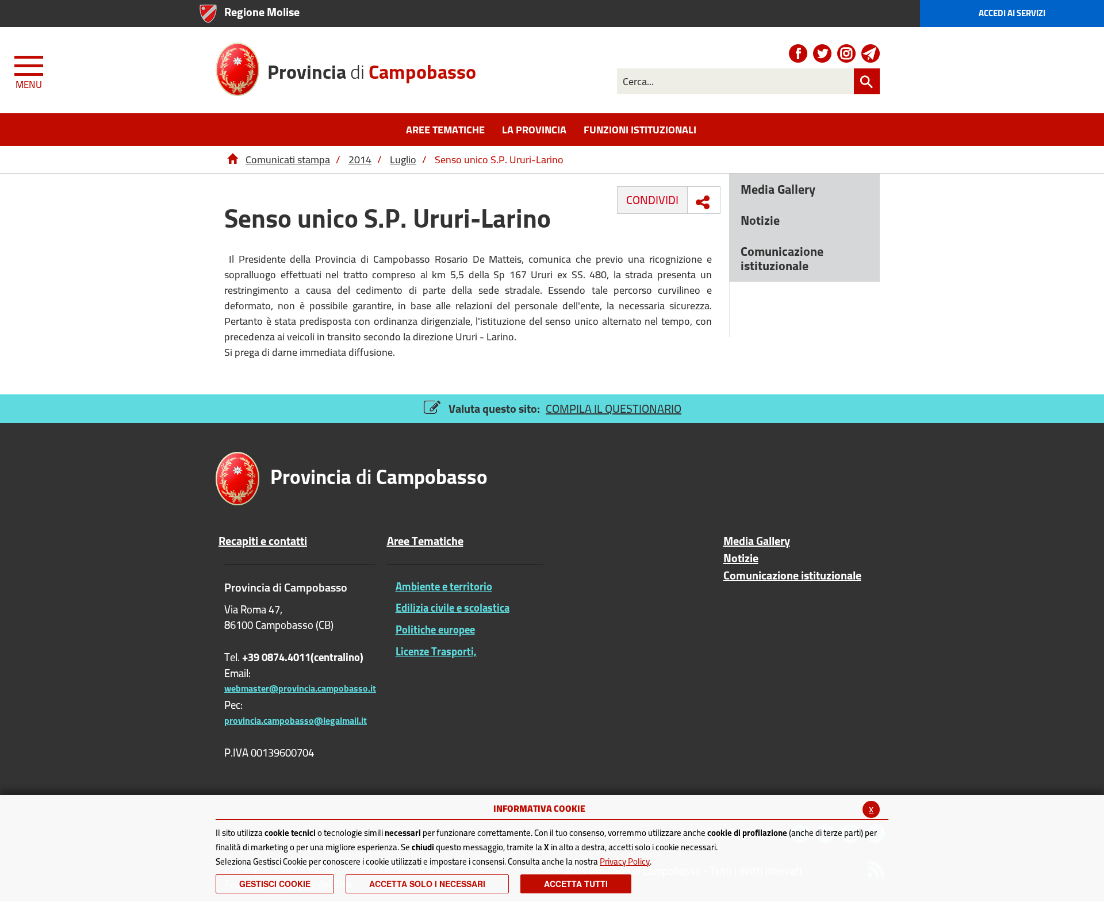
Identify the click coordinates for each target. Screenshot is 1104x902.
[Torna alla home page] (232, 159)
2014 (359, 159)
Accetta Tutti (576, 883)
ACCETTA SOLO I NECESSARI (427, 883)
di (371, 70)
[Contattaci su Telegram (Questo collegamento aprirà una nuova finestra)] (870, 53)
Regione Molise (262, 11)
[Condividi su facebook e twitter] (703, 202)
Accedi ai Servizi (1012, 13)
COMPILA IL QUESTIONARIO (613, 408)
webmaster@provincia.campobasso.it (300, 688)
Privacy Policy (625, 861)
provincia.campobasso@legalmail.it (295, 720)
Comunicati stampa (288, 159)
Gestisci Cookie (274, 883)
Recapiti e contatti (262, 541)
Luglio (403, 159)
